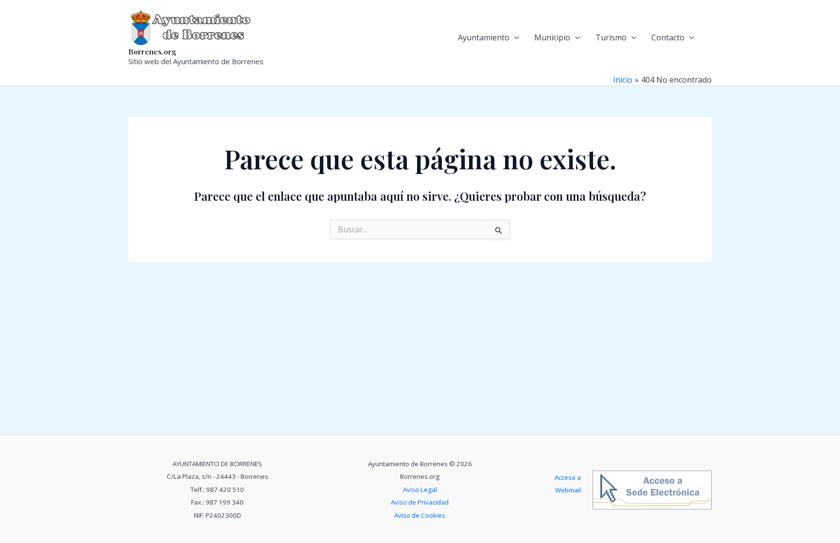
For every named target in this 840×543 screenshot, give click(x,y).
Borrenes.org (152, 51)
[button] (514, 37)
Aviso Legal (420, 489)
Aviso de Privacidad (420, 502)
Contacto (667, 37)
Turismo (611, 37)
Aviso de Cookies (419, 515)
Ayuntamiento (483, 37)
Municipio (552, 37)
